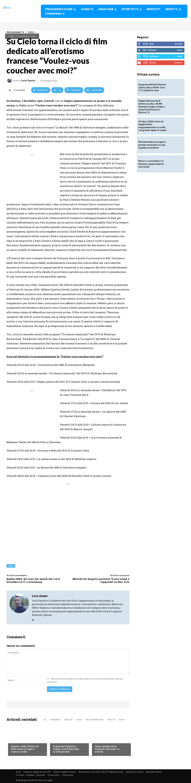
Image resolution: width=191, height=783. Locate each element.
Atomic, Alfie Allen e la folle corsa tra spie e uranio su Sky (25, 749)
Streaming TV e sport (134, 772)
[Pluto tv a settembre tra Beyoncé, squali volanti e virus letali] (176, 164)
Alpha (79, 720)
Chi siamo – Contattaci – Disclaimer (30, 775)
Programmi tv (22, 36)
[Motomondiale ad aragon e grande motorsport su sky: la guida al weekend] (176, 145)
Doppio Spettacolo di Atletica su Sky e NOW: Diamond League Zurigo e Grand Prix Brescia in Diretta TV (151, 106)
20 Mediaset (55, 720)
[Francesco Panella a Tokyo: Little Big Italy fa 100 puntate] (67, 739)
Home (11, 36)
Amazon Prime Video (94, 720)
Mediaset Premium (154, 772)
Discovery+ (59, 740)
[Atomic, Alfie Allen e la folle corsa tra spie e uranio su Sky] (26, 739)
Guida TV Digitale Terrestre (64, 772)
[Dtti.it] (22, 11)
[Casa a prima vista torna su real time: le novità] (109, 739)
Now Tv (15, 740)
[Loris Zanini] (10, 80)
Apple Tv (111, 720)
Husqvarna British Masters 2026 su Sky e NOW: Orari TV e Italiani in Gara (152, 87)
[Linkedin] (33, 619)
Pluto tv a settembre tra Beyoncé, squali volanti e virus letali (151, 164)
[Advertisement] (32, 177)
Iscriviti (178, 63)
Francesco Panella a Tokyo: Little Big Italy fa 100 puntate (66, 749)
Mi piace (178, 44)
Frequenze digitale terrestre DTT (37, 772)
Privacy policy (53, 775)
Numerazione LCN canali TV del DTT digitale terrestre (100, 772)
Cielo (33, 36)
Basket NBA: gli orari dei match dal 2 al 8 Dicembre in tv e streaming (33, 580)
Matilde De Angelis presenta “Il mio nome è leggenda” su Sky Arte (101, 580)
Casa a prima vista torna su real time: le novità (107, 749)
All (45, 720)
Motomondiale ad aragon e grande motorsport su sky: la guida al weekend (152, 144)
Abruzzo (68, 720)
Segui (179, 50)
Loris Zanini (28, 80)
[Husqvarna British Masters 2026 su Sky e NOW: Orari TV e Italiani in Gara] (176, 87)
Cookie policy (67, 775)
